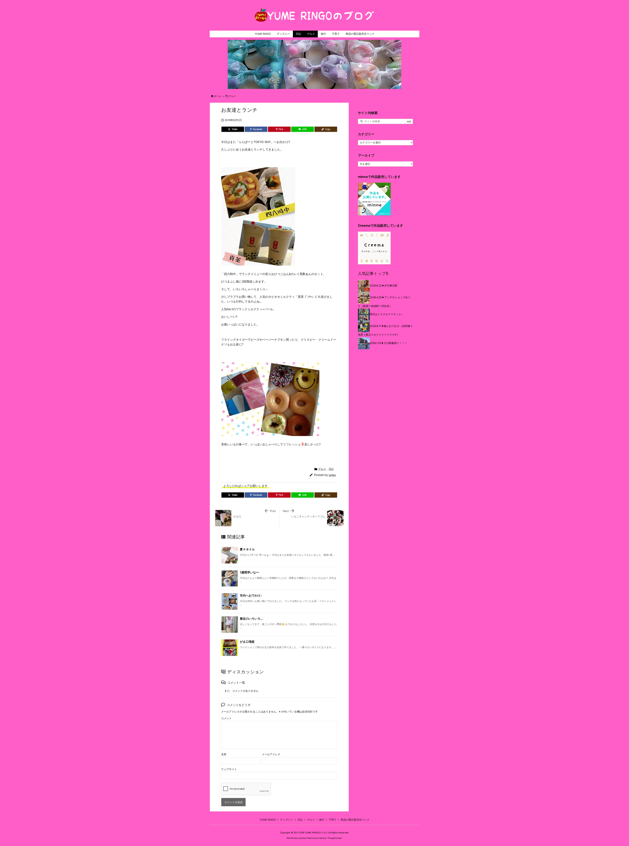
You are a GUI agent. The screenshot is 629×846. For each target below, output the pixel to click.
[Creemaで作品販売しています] (374, 247)
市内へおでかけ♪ (251, 595)
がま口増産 (247, 641)
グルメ (232, 96)
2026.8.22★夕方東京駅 (383, 285)
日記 (331, 469)
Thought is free (334, 838)
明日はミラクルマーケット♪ (386, 314)
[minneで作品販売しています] (374, 198)
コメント (226, 718)
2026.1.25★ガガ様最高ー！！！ (388, 343)
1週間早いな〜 (249, 572)
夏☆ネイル (247, 549)
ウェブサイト (229, 769)
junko (332, 475)
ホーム (217, 96)
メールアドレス (271, 754)
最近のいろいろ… (251, 618)
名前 (223, 754)
